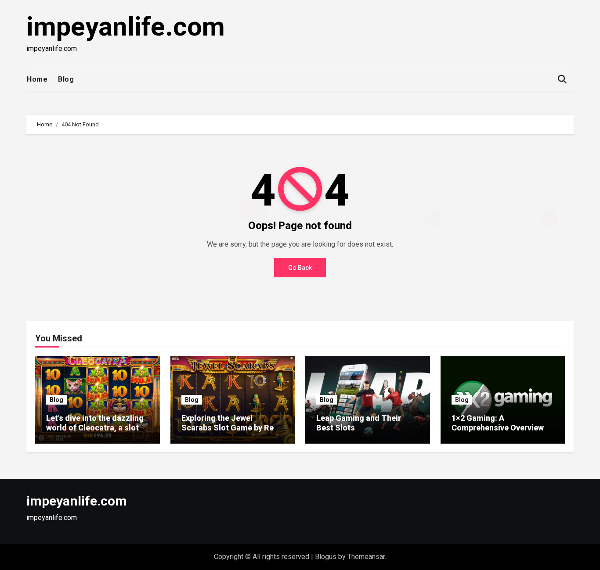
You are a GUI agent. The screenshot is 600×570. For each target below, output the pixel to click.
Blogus (325, 556)
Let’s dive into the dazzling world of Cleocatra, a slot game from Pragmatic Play (95, 427)
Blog (66, 79)
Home (37, 79)
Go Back (300, 267)
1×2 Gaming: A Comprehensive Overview (498, 422)
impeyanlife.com (125, 26)
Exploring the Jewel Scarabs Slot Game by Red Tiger (229, 427)
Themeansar (366, 556)
